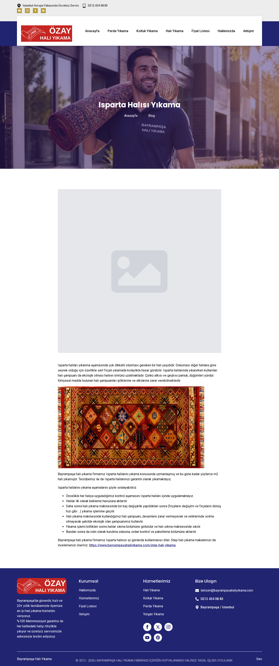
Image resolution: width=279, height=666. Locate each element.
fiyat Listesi (88, 606)
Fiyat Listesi (201, 31)
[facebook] (35, 10)
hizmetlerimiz (89, 598)
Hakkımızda (226, 31)
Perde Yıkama (118, 31)
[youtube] (19, 10)
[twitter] (158, 627)
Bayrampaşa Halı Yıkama (34, 659)
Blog (151, 116)
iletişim (248, 31)
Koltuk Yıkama (147, 31)
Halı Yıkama (174, 31)
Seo (259, 659)
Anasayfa (92, 31)
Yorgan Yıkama (153, 614)
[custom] (43, 10)
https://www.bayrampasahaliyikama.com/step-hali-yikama (132, 545)
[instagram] (27, 10)
